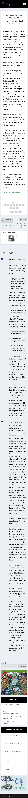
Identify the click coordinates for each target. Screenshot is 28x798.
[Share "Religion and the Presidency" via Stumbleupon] (11, 207)
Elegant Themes (11, 796)
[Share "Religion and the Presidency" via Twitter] (8, 204)
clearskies (7, 751)
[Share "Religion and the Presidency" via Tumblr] (14, 204)
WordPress (23, 796)
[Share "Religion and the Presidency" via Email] (14, 207)
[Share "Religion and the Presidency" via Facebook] (5, 204)
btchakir (15, 21)
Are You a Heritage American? (10, 708)
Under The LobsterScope (11, 193)
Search (3, 663)
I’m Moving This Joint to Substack (11, 704)
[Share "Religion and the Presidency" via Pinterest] (17, 204)
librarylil (7, 743)
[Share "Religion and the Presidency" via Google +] (11, 204)
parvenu (11, 422)
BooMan (7, 735)
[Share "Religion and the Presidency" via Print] (17, 207)
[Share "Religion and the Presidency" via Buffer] (23, 204)
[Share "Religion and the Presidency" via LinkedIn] (20, 204)
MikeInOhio (12, 259)
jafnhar (6, 759)
